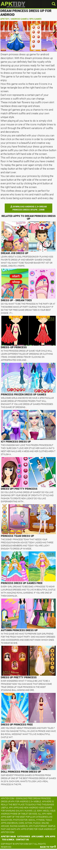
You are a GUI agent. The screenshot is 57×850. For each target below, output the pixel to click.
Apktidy (4, 19)
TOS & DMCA (8, 839)
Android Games (19, 19)
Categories (23, 836)
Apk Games (37, 836)
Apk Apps (50, 836)
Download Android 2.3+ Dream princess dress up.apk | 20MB (29, 208)
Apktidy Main (8, 836)
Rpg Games (35, 19)
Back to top (47, 847)
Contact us (22, 839)
